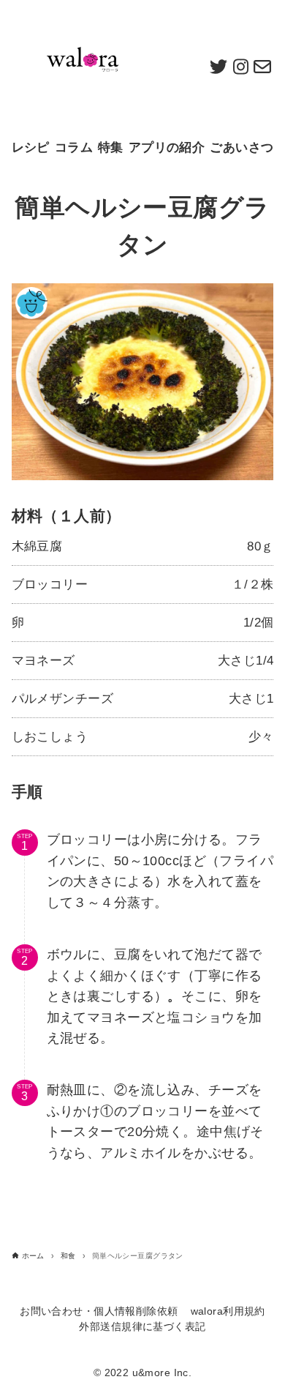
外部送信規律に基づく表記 (142, 1326)
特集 (110, 147)
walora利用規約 (228, 1311)
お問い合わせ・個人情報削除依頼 (99, 1311)
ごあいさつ (241, 147)
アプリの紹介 (167, 147)
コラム (74, 147)
